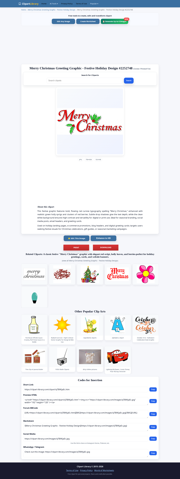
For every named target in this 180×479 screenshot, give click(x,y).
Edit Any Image (63, 21)
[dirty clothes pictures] (90, 357)
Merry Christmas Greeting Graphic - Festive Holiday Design (51, 10)
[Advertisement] (90, 45)
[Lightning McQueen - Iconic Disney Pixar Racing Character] (118, 357)
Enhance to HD (103, 238)
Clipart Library (84, 466)
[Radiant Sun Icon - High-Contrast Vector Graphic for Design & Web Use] (62, 325)
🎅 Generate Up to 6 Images (115, 21)
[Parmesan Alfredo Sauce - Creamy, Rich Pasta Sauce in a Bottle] (34, 325)
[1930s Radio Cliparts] (62, 357)
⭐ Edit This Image (76, 238)
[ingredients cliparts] (90, 325)
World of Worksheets (104, 470)
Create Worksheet (88, 21)
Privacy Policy (66, 3)
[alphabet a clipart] (118, 325)
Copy (153, 389)
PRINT (76, 247)
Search (128, 80)
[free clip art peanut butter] (34, 357)
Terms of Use (81, 3)
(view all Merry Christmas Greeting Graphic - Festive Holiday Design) (90, 260)
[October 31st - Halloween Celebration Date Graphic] (146, 325)
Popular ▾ (94, 3)
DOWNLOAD (105, 247)
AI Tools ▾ (54, 3)
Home (43, 3)
